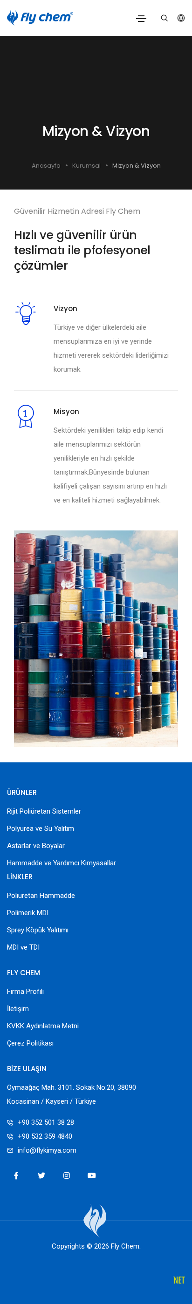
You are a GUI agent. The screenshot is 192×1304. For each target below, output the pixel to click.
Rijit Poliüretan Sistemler (44, 811)
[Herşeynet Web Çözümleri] (179, 1281)
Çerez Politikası (30, 1043)
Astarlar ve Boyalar (36, 846)
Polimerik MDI (27, 913)
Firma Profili (25, 991)
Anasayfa (46, 165)
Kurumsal (86, 165)
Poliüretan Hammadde (41, 895)
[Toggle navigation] (141, 18)
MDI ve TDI (23, 947)
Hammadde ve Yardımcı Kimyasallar (61, 863)
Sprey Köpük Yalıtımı (38, 930)
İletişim (18, 1009)
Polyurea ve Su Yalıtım (40, 828)
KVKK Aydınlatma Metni (43, 1026)
